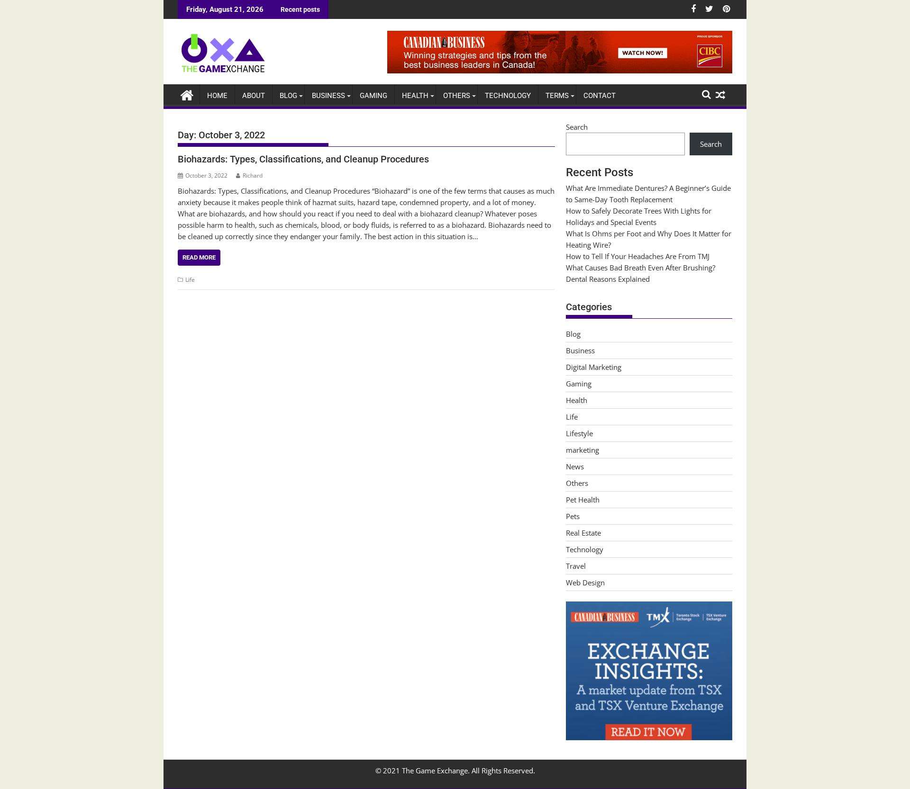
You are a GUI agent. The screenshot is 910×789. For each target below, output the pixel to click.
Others (456, 95)
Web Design (585, 582)
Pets (573, 516)
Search (577, 127)
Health (415, 95)
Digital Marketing (593, 367)
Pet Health (583, 499)
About (253, 95)
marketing (582, 450)
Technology (508, 95)
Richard (253, 175)
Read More (199, 257)
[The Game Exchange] (187, 94)
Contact (599, 95)
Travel (576, 566)
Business (328, 95)
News (575, 466)
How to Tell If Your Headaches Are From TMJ (638, 256)
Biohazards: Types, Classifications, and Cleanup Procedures (303, 159)
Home (217, 95)
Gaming (373, 95)
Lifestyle (579, 433)
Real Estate (583, 533)
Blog (288, 95)
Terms (557, 95)
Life (190, 280)
